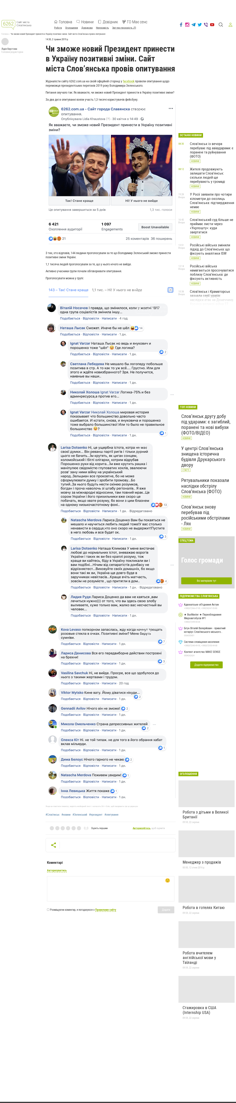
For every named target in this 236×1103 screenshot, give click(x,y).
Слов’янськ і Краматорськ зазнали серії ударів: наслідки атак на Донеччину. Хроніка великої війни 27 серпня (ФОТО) (212, 299)
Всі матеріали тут (206, 580)
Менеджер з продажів (202, 862)
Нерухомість (102, 27)
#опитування (111, 814)
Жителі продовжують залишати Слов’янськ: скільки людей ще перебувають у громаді (207, 175)
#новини (66, 814)
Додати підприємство (206, 664)
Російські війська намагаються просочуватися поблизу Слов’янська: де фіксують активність (212, 272)
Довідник (110, 21)
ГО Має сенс (137, 21)
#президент (95, 814)
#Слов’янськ (52, 814)
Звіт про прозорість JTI (124, 27)
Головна (65, 21)
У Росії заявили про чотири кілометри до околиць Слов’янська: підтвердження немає (212, 200)
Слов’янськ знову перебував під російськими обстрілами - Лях (205, 515)
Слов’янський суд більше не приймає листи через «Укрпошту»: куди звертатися (211, 226)
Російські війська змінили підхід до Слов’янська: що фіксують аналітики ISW (210, 249)
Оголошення (71, 27)
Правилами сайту (105, 909)
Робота (58, 27)
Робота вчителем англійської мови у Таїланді (199, 958)
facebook (128, 81)
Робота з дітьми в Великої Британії (205, 814)
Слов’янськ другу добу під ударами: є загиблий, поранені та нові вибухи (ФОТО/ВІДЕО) (205, 424)
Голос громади (202, 560)
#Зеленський (80, 814)
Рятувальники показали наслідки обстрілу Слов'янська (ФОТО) (205, 485)
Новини (87, 21)
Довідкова (87, 27)
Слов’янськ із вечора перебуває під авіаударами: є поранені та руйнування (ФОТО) (211, 150)
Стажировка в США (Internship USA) (199, 1010)
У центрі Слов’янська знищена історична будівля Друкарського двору (203, 457)
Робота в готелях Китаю (204, 907)
